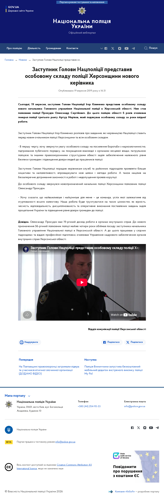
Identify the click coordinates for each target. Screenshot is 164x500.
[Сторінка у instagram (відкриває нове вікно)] (120, 48)
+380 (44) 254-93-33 (89, 406)
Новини (23, 60)
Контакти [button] (72, 48)
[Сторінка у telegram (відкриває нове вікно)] (133, 48)
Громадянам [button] (53, 48)
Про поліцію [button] (14, 48)
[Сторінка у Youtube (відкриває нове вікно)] (126, 48)
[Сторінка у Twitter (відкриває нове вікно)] (113, 48)
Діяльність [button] (34, 48)
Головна (9, 60)
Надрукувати (31, 342)
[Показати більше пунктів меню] (101, 48)
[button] (18, 396)
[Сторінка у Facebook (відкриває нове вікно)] (106, 48)
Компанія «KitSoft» (125, 491)
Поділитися (113, 342)
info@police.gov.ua (134, 406)
